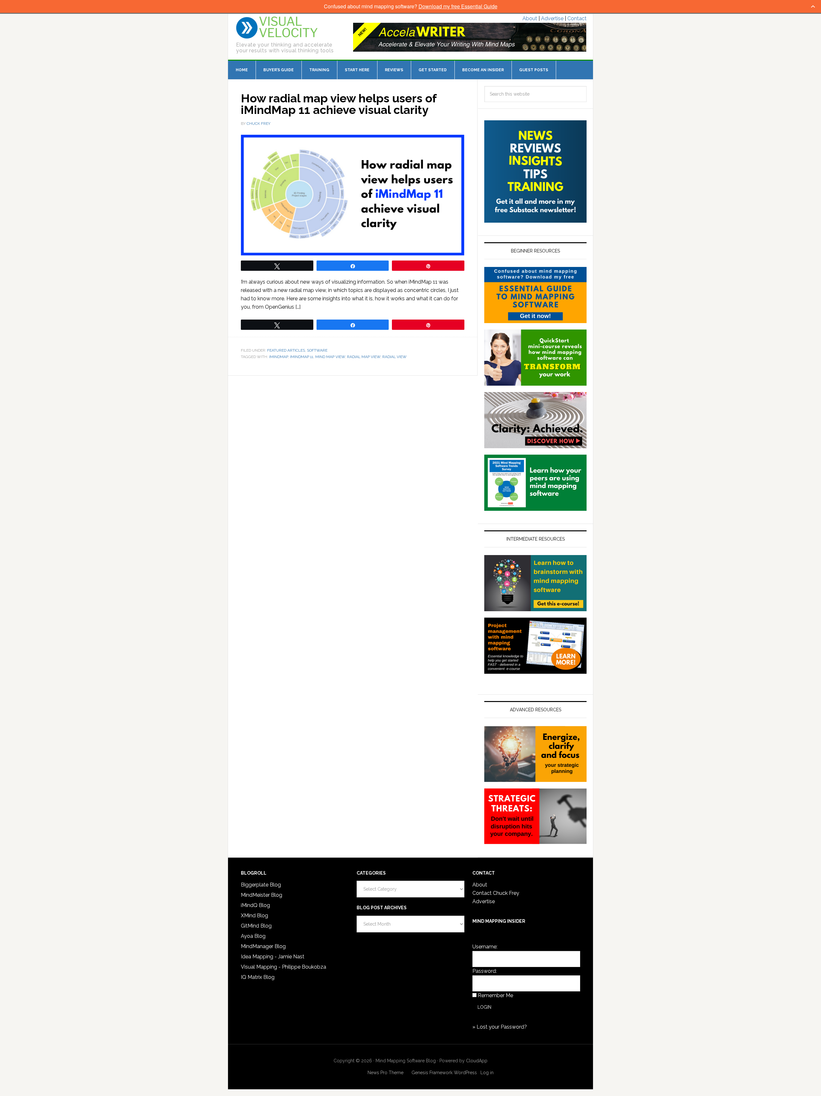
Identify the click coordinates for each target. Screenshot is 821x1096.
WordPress (465, 1072)
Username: (484, 947)
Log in (487, 1072)
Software (317, 350)
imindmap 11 (301, 357)
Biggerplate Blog (261, 885)
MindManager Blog (263, 946)
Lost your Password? (502, 1027)
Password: (484, 971)
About (529, 18)
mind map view (330, 357)
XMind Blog (254, 915)
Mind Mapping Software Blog (276, 27)
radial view (394, 357)
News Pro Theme (385, 1072)
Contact (577, 18)
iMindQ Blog (255, 905)
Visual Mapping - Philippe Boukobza (283, 967)
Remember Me (495, 995)
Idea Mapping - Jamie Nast (272, 957)
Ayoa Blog (253, 936)
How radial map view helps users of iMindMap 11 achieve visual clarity (338, 103)
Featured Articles (286, 350)
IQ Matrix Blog (258, 977)
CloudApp (476, 1060)
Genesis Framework (432, 1072)
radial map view (363, 357)
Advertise (552, 18)
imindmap (278, 357)
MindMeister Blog (261, 895)
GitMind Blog (256, 926)
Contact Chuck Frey (495, 893)
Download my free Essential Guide (458, 6)
